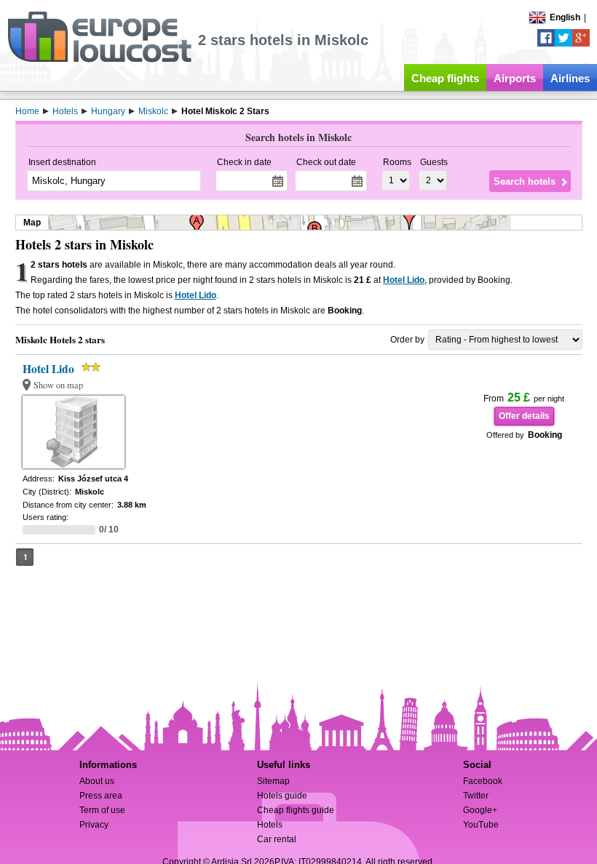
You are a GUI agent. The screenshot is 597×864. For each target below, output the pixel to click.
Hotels (269, 825)
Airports (515, 78)
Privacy (93, 825)
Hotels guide (282, 796)
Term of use (102, 810)
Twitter (476, 796)
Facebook (482, 781)
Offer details (524, 416)
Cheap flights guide (295, 810)
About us (96, 781)
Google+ (480, 810)
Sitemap (273, 781)
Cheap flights (445, 78)
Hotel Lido (403, 280)
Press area (100, 796)
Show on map (58, 385)
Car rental (276, 839)
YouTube (481, 825)
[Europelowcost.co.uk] (99, 60)
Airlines (570, 78)
